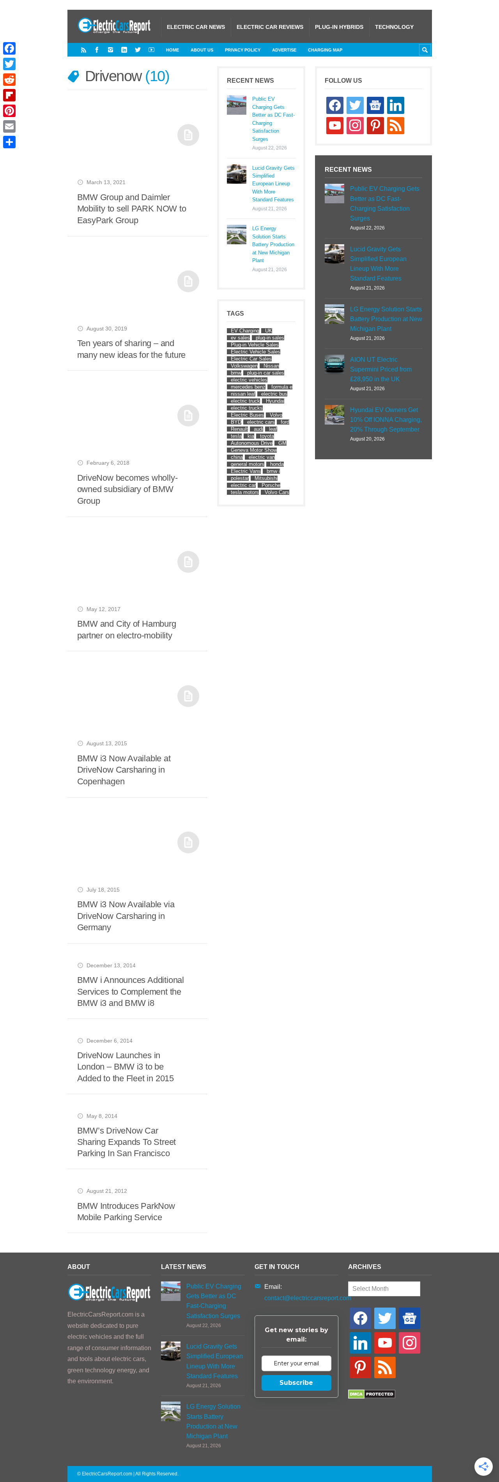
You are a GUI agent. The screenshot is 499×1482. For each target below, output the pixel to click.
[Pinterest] (9, 111)
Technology (394, 27)
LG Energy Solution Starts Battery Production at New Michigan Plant (273, 244)
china (237, 457)
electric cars (261, 422)
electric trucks (247, 407)
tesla (236, 436)
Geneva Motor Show (254, 450)
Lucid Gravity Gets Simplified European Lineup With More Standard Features (273, 184)
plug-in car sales (265, 372)
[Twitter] (138, 50)
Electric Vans (246, 471)
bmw (236, 372)
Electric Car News (196, 27)
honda (277, 464)
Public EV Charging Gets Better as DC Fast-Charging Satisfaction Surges (273, 119)
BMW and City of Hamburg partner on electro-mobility (126, 629)
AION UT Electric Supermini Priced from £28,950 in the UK (381, 369)
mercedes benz (248, 386)
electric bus (274, 393)
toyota (267, 436)
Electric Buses (247, 415)
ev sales (240, 337)
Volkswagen (244, 365)
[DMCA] (371, 1396)
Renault (239, 429)
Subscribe (296, 1382)
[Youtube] (151, 50)
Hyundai (275, 400)
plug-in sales (270, 337)
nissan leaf (243, 393)
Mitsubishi (266, 478)
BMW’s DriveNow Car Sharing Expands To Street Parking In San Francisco (126, 1142)
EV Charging (245, 330)
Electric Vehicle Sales (255, 351)
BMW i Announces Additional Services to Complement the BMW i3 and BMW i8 (130, 991)
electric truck (245, 400)
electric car (243, 485)
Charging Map (325, 50)
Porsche (271, 485)
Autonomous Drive (252, 443)
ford (285, 422)
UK (268, 330)
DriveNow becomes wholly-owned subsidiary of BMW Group (127, 489)
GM (282, 443)
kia (251, 436)
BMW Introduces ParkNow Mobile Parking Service (126, 1211)
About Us (202, 50)
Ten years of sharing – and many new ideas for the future (131, 349)
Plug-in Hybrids (339, 27)
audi (258, 429)
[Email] (9, 126)
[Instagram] (110, 50)
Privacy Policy (242, 50)
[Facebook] (97, 50)
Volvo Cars (277, 492)
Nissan (271, 365)
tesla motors (245, 492)
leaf (273, 429)
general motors (247, 464)
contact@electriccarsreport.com (307, 1298)
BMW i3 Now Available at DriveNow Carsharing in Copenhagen (124, 769)
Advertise (284, 50)
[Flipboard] (9, 95)
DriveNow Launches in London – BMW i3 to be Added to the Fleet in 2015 (125, 1066)
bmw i (273, 471)
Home (172, 50)
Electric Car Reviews (270, 27)
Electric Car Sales (251, 358)
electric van (262, 457)
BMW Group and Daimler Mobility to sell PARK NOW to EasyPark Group (131, 208)
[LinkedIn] (124, 50)
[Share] (9, 142)
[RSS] (83, 50)
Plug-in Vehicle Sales (255, 344)
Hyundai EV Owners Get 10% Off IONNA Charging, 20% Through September (386, 420)
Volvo (276, 415)
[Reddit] (9, 79)
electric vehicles (249, 379)
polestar (240, 478)
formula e (281, 386)
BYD (236, 422)
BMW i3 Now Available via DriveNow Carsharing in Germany (126, 915)
